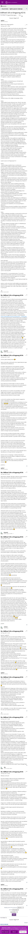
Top (26, 288)
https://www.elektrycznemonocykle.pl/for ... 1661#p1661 (14, 316)
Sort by (10, 909)
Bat (5, 767)
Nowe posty (3, 6)
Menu (2, 2)
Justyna (6, 626)
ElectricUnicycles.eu (11, 2)
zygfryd (2, 20)
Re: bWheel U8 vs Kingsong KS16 (12, 295)
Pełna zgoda (23, 931)
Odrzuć (14, 931)
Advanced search (22, 16)
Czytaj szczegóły (23, 929)
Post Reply (2, 15)
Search (20, 15)
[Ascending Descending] (14, 912)
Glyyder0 (6, 351)
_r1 (1, 290)
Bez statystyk (5, 931)
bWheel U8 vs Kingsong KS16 (12, 12)
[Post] (1, 26)
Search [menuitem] (26, 8)
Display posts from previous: (10, 907)
